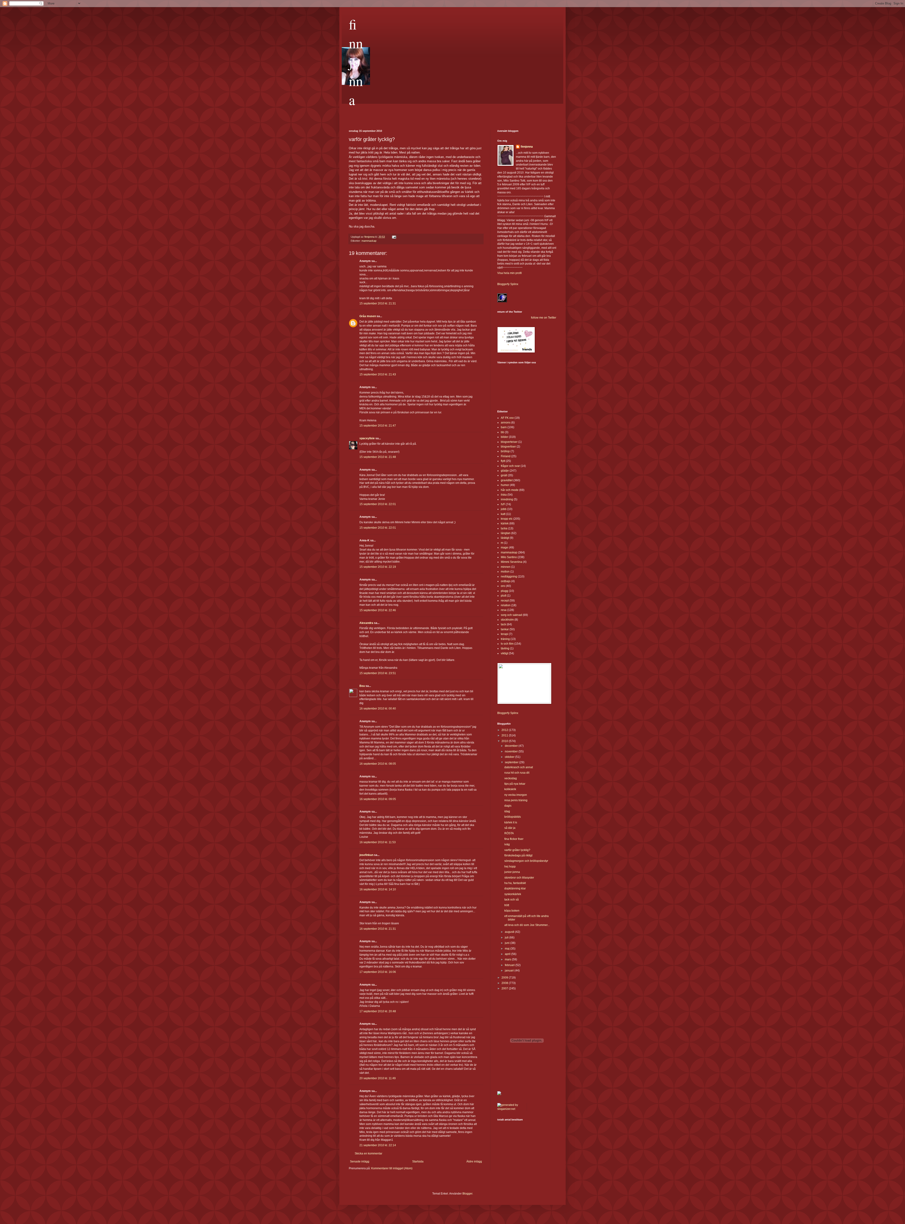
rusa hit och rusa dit (516, 772)
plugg (504, 591)
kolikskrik (510, 789)
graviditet (507, 480)
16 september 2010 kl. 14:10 (377, 889)
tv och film (507, 643)
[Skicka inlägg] (394, 236)
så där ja (509, 828)
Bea (362, 686)
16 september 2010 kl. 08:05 (377, 763)
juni (507, 943)
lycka (504, 528)
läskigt (505, 537)
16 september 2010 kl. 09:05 (377, 799)
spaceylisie (367, 438)
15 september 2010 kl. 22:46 (377, 610)
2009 (505, 977)
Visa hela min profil (509, 273)
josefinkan (366, 855)
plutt (503, 595)
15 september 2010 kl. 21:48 (377, 457)
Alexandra (366, 623)
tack (503, 624)
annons (505, 422)
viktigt (504, 653)
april (508, 954)
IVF (503, 504)
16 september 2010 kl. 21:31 (377, 928)
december (511, 745)
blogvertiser (508, 446)
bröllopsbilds (512, 816)
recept (505, 600)
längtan (505, 533)
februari (510, 965)
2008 (505, 983)
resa (503, 610)
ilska (504, 494)
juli (507, 937)
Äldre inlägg (474, 1161)
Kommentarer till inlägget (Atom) (391, 1168)
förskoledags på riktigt (518, 855)
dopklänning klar (515, 888)
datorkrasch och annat (518, 767)
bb (502, 432)
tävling (505, 648)
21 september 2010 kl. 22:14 (377, 1145)
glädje (505, 470)
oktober (510, 757)
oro (503, 586)
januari (509, 970)
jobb (503, 509)
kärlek (505, 523)
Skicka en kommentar (368, 1153)
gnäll (504, 475)
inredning (507, 499)
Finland (505, 456)
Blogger (467, 1193)
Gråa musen (367, 316)
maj (507, 948)
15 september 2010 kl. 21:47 (377, 425)
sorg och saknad (511, 615)
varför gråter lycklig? (517, 850)
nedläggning (509, 576)
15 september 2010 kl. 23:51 (377, 673)
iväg (507, 844)
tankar (505, 629)
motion (505, 571)
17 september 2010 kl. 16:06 (377, 972)
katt (503, 514)
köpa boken (511, 910)
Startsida (418, 1161)
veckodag (510, 778)
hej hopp (510, 866)
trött (506, 905)
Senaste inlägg (359, 1161)
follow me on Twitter (543, 317)
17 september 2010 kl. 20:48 (377, 1011)
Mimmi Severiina (511, 562)
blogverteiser (509, 442)
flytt (503, 461)
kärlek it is (510, 822)
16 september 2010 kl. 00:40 (377, 708)
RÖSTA (509, 833)
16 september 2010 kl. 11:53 (377, 842)
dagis (507, 805)
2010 (505, 741)
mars (508, 959)
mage (504, 547)
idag (507, 811)
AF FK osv (507, 417)
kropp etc (507, 518)
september (512, 762)
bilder (504, 437)
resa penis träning (515, 800)
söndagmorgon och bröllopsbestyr (526, 861)
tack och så (511, 899)
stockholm (507, 619)
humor (505, 485)
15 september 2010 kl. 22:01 (377, 504)
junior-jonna (512, 872)
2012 (505, 730)
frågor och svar (510, 466)
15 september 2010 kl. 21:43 (377, 374)
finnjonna (356, 62)
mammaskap (369, 240)
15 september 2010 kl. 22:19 (377, 566)
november (511, 751)
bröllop (505, 451)
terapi (504, 634)
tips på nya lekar (514, 783)
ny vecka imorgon (515, 795)
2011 (505, 735)
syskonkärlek (512, 894)
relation (505, 605)
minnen (505, 566)
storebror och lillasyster (519, 877)
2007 (505, 988)
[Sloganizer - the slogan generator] (510, 1109)
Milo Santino (509, 557)
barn (504, 427)
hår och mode (509, 490)
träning (505, 639)
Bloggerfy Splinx (507, 284)
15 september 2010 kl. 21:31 (377, 303)
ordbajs (505, 581)
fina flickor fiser (513, 839)
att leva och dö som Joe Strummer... (527, 925)
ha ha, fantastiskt (515, 883)
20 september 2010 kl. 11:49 (377, 1078)
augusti (510, 932)
